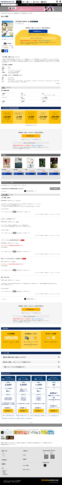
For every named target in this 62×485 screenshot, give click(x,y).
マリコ (17, 243)
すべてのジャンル (10, 13)
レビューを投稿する (54, 188)
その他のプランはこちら (32, 34)
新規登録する (8, 411)
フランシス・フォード (48, 80)
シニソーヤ (18, 280)
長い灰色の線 (4, 169)
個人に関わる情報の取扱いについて (37, 442)
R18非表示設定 (5, 474)
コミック (30, 1)
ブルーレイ (9, 87)
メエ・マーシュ (34, 80)
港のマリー (14, 261)
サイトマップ (13, 444)
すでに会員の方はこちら (43, 34)
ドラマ (22, 23)
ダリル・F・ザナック (11, 79)
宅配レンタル (5, 470)
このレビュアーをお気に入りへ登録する (41, 214)
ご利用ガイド (51, 4)
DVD (19, 1)
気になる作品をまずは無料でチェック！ (7, 434)
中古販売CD (37, 1)
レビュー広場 (25, 465)
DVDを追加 (4, 173)
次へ (35, 191)
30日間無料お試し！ (38, 31)
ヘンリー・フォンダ (11, 80)
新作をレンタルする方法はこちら (45, 40)
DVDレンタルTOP (4, 13)
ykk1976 (17, 221)
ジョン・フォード (11, 77)
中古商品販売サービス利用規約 (25, 442)
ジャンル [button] (20, 4)
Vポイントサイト (26, 469)
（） (12, 47)
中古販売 (4, 473)
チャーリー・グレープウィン (15, 81)
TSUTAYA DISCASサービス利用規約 (14, 442)
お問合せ (25, 459)
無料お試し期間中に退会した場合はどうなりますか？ (14, 357)
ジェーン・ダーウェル (19, 80)
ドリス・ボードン (24, 81)
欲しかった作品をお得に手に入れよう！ (20, 429)
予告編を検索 (9, 43)
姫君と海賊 (15, 169)
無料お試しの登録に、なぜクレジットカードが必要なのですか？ (17, 362)
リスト (57, 2)
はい (14, 211)
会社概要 (2, 442)
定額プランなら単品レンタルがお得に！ (47, 429)
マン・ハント (51, 169)
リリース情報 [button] (26, 4)
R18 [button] (58, 4)
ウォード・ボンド (41, 80)
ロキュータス (18, 200)
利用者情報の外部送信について (6, 444)
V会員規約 (5, 442)
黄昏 (26, 169)
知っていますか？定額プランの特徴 (32, 429)
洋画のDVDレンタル (17, 13)
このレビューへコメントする (55, 214)
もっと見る (57, 83)
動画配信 (44, 1)
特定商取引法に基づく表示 (47, 442)
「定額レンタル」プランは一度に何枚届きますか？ (14, 367)
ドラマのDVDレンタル (24, 13)
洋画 (19, 23)
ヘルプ (55, 4)
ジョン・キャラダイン (27, 80)
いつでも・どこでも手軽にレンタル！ (6, 429)
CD (24, 1)
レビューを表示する (4, 247)
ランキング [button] (32, 4)
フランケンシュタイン (41, 169)
